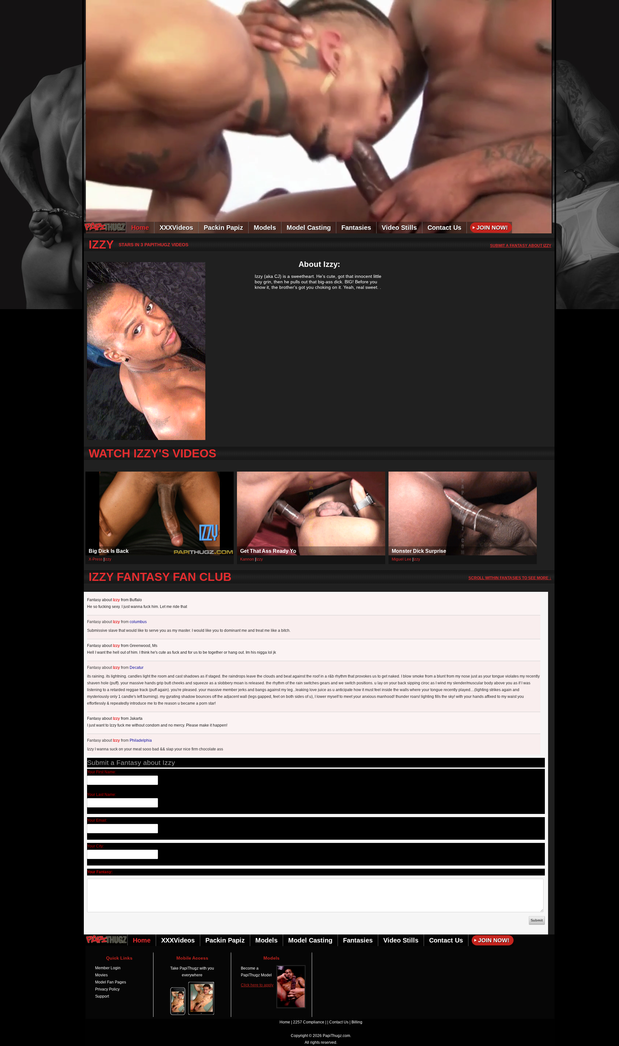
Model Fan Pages (110, 982)
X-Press (96, 559)
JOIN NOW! (518, 4)
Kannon (247, 559)
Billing (356, 1022)
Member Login (108, 968)
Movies (101, 975)
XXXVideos (176, 227)
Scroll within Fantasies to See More (509, 578)
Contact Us (444, 227)
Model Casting (309, 227)
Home (140, 227)
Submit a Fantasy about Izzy (520, 245)
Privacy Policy (107, 989)
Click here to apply (257, 985)
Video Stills (399, 227)
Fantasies (356, 227)
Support (102, 996)
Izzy (107, 559)
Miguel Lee (401, 559)
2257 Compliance (308, 1022)
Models (265, 227)
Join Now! (492, 227)
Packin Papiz (223, 227)
